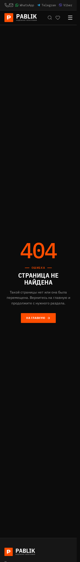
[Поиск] (49, 17)
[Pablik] (20, 17)
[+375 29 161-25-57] (6, 5)
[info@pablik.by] (11, 5)
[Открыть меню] (68, 17)
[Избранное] (57, 17)
